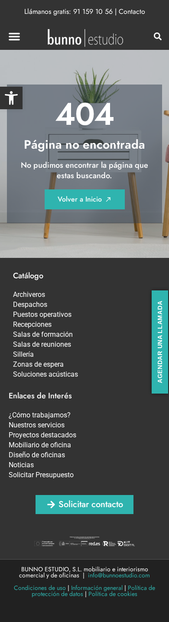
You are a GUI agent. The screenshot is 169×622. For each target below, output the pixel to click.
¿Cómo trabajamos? (40, 415)
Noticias (21, 465)
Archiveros (29, 294)
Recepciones (32, 324)
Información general (97, 587)
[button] (11, 98)
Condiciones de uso (40, 587)
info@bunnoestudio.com (119, 575)
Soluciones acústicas (45, 374)
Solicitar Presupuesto (41, 475)
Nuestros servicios (37, 425)
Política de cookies (112, 593)
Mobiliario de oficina (40, 445)
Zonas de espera (38, 364)
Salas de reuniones (42, 344)
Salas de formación (43, 334)
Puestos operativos (42, 314)
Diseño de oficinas (37, 455)
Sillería (23, 354)
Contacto (132, 11)
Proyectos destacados (42, 435)
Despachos (30, 304)
